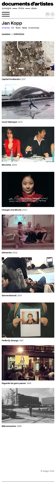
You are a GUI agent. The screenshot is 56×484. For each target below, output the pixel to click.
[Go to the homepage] (27, 6)
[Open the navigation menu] (6, 14)
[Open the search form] (52, 14)
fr (48, 14)
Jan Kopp (12, 23)
